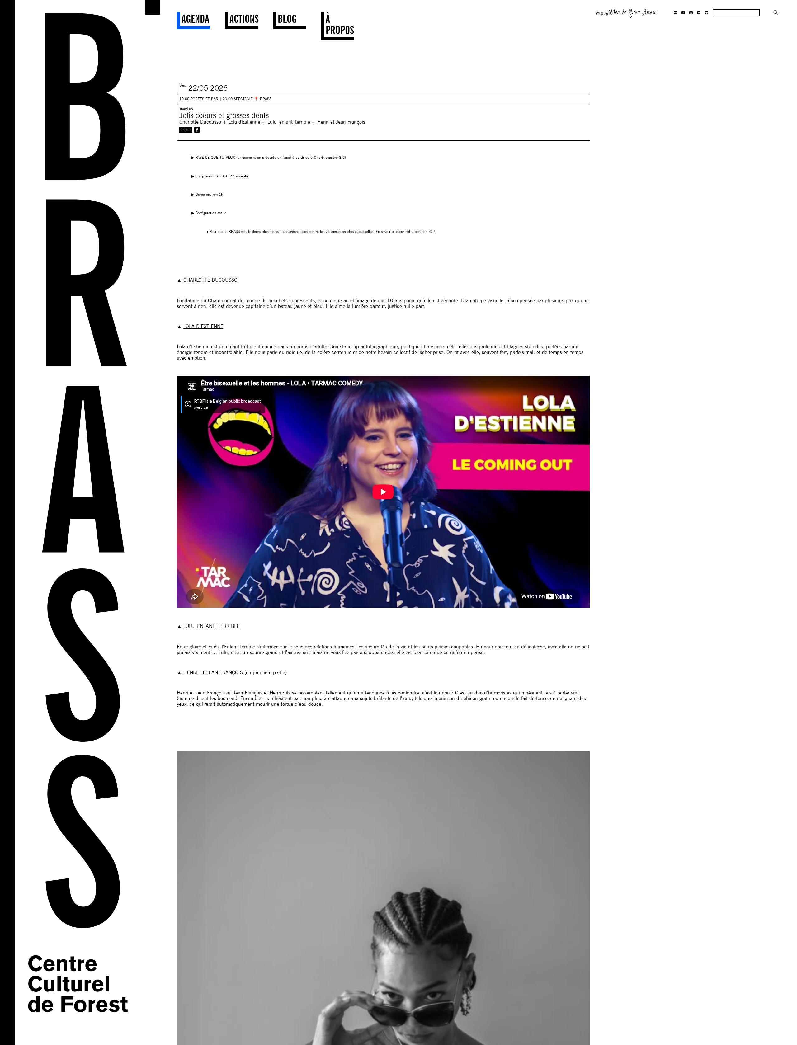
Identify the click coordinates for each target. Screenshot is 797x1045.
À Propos (340, 24)
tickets (186, 129)
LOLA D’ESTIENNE (203, 326)
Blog (287, 18)
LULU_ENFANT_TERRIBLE (211, 626)
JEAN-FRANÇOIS (224, 672)
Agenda (195, 18)
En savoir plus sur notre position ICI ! (405, 231)
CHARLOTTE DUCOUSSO (210, 280)
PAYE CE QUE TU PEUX (215, 157)
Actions (243, 18)
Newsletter (626, 12)
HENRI (190, 672)
